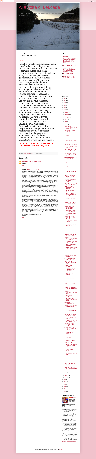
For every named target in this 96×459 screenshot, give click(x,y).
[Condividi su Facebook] (41, 153)
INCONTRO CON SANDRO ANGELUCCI (70, 312)
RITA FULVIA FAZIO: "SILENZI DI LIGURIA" (70, 214)
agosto (66, 119)
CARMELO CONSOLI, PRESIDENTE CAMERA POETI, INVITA (69, 224)
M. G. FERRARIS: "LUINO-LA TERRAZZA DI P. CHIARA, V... (70, 161)
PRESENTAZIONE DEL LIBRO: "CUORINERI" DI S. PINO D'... (70, 150)
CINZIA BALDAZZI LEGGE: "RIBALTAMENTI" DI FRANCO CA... (69, 361)
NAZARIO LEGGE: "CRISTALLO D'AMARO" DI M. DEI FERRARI (70, 238)
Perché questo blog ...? (68, 55)
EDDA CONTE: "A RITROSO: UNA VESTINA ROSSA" (70, 315)
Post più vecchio (54, 241)
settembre (67, 117)
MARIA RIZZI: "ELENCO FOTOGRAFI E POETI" (69, 200)
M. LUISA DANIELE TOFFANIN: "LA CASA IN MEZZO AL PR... (70, 165)
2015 (65, 384)
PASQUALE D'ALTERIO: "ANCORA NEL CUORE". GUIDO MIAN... (70, 232)
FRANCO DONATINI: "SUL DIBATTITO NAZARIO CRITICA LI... (69, 336)
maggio (66, 124)
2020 (65, 109)
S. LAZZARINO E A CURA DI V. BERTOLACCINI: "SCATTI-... (70, 211)
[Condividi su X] (39, 153)
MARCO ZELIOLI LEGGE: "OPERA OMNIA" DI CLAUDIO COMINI (69, 269)
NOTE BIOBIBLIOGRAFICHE (69, 73)
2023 (65, 103)
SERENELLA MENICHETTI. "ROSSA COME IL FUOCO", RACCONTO (70, 288)
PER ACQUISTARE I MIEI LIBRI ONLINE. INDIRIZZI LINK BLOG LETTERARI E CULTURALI (69, 70)
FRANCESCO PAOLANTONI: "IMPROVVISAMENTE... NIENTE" (70, 203)
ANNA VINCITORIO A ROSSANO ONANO (69, 303)
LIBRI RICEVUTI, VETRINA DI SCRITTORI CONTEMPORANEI (69, 68)
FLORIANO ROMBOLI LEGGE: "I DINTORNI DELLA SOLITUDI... (70, 357)
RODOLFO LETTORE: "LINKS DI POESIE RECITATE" (70, 147)
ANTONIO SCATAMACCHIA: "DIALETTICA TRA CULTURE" (70, 349)
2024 (65, 102)
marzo (66, 373)
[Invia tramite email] (36, 153)
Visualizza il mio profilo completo (69, 441)
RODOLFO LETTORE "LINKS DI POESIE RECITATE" (70, 251)
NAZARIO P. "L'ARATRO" (69, 342)
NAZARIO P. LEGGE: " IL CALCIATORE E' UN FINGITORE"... (69, 187)
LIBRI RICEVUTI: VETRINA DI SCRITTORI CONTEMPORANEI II (70, 77)
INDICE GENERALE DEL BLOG (69, 65)
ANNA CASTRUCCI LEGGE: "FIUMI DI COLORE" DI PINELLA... (70, 173)
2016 (65, 383)
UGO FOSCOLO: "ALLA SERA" (70, 144)
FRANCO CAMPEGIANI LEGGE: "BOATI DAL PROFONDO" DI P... (69, 207)
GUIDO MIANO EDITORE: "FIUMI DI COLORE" (69, 259)
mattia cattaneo (25, 161)
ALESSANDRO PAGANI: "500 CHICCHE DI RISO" (70, 158)
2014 (65, 386)
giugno (66, 123)
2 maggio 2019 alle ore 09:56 (35, 161)
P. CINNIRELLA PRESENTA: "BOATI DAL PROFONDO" (70, 310)
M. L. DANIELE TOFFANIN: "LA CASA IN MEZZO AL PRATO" (70, 321)
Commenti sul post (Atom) (28, 243)
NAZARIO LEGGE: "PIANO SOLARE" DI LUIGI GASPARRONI (69, 365)
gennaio (66, 377)
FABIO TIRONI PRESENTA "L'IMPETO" (69, 131)
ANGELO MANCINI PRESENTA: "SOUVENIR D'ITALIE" (70, 262)
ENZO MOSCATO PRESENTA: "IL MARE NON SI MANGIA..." (70, 273)
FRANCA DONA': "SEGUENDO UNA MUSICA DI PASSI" (70, 184)
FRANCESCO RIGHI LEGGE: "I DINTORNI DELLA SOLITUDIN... (70, 332)
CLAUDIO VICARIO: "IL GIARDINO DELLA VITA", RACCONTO (70, 217)
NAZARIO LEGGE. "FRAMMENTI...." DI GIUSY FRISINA (70, 292)
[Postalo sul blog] (38, 153)
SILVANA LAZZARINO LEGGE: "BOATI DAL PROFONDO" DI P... (70, 281)
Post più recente (22, 241)
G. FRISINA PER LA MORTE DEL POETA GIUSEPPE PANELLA (70, 142)
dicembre (67, 112)
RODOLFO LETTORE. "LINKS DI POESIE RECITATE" (70, 318)
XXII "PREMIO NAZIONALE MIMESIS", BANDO (70, 253)
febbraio (66, 375)
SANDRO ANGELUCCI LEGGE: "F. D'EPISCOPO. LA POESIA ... (70, 194)
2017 (65, 381)
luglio (66, 121)
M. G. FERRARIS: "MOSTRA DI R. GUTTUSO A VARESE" (70, 248)
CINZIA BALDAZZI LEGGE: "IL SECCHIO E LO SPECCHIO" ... (70, 368)
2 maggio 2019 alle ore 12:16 (33, 169)
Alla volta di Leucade (39, 7)
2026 (65, 98)
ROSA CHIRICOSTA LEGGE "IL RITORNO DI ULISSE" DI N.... (70, 306)
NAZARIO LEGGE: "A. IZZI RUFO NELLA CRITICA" (69, 296)
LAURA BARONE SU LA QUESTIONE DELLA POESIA (69, 324)
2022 (65, 105)
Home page (38, 241)
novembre (67, 114)
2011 (65, 391)
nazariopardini (74, 397)
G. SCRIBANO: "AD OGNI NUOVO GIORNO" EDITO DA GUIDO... (70, 138)
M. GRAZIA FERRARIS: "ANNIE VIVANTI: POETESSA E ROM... (70, 345)
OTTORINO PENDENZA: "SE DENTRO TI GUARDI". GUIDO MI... (70, 228)
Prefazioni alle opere (67, 64)
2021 (65, 107)
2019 (65, 111)
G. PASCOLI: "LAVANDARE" (70, 340)
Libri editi (65, 74)
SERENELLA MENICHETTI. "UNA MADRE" (70, 245)
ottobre (66, 116)
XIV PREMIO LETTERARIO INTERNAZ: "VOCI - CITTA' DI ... (70, 154)
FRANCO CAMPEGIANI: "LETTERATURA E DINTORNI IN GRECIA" (69, 277)
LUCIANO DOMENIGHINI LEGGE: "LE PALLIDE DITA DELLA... (70, 285)
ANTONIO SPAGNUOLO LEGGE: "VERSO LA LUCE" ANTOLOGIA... (70, 328)
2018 (65, 379)
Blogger (60, 449)
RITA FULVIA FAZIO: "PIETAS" (70, 339)
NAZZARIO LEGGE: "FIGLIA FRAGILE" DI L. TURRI (70, 235)
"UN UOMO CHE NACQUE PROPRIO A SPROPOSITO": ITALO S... (70, 299)
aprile (66, 372)
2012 (65, 390)
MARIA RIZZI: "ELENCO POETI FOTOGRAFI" (70, 221)
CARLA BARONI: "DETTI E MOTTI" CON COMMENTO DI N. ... (70, 134)
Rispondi (24, 165)
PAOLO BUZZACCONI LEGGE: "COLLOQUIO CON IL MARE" (70, 180)
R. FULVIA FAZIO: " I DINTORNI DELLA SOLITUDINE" (70, 242)
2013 (65, 388)
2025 (65, 100)
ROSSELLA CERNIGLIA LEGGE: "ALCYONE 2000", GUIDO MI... (70, 353)
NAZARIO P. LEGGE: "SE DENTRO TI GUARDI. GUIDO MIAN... (69, 177)
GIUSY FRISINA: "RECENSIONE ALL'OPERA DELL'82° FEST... (70, 127)
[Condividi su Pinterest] (42, 153)
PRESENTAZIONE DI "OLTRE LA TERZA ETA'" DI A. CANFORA (70, 169)
